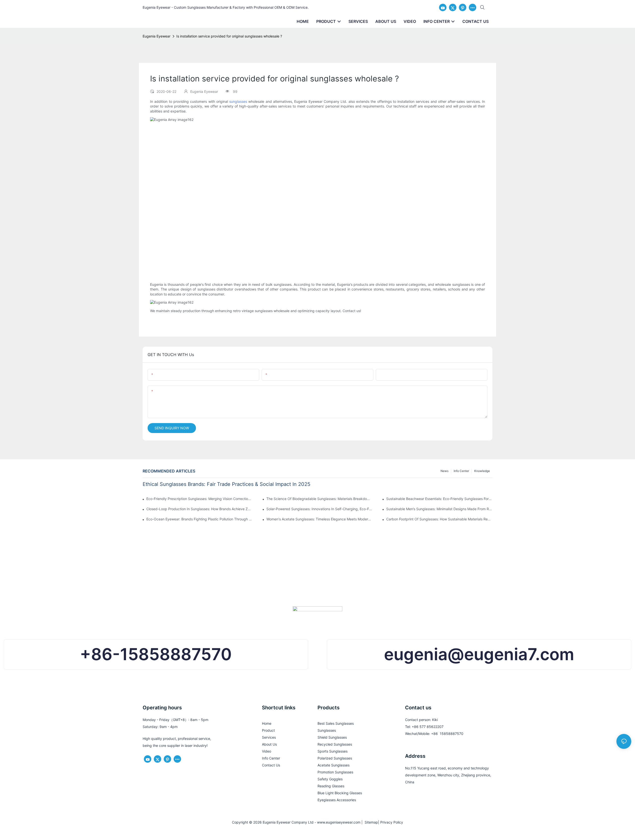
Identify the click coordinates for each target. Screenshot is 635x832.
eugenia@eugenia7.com (479, 654)
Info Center (461, 471)
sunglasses (238, 101)
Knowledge (482, 471)
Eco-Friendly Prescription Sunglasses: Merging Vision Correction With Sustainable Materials (199, 499)
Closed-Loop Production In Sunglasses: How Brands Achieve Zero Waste (199, 509)
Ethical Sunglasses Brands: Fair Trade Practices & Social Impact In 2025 (226, 484)
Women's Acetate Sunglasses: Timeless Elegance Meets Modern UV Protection (319, 519)
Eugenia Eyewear (156, 36)
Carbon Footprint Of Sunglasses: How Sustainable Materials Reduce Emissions (439, 519)
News (444, 471)
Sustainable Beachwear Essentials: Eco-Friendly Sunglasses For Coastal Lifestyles (439, 499)
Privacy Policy (391, 822)
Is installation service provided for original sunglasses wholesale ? (229, 36)
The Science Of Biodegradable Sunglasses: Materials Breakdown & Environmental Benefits (319, 499)
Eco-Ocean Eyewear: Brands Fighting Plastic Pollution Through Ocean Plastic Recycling (199, 519)
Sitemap (370, 822)
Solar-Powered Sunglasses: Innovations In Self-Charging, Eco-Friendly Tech (319, 509)
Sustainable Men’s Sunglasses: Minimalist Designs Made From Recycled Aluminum (439, 509)
